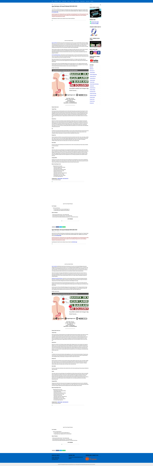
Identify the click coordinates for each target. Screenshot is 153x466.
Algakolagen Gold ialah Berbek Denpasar (57, 278)
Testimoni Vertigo (92, 101)
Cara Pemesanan (77, 1)
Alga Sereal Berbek (54, 42)
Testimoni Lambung (92, 89)
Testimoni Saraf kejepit (93, 95)
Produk (60, 1)
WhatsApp (64, 450)
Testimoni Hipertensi (92, 78)
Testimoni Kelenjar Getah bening (94, 84)
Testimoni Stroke (92, 99)
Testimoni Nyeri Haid (92, 91)
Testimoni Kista (92, 85)
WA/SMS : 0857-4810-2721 (55, 458)
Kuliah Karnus (91, 68)
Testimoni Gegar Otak (93, 76)
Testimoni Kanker (92, 82)
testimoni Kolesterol (92, 87)
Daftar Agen (72, 1)
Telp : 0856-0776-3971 (55, 459)
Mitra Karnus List (92, 70)
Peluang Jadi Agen (82, 1)
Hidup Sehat (91, 66)
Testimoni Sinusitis (92, 97)
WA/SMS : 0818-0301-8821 (55, 457)
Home (52, 1)
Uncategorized (92, 103)
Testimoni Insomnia (92, 80)
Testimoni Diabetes (92, 72)
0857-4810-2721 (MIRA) (94, 23)
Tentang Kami (56, 1)
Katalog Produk (64, 1)
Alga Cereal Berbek (54, 266)
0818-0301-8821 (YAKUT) (95, 22)
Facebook (58, 450)
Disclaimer (92, 1)
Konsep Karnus (87, 1)
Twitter (61, 450)
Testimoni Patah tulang (93, 93)
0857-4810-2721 (65, 178)
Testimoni (68, 1)
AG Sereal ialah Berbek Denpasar (56, 54)
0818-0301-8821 (60, 178)
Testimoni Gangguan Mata (93, 74)
